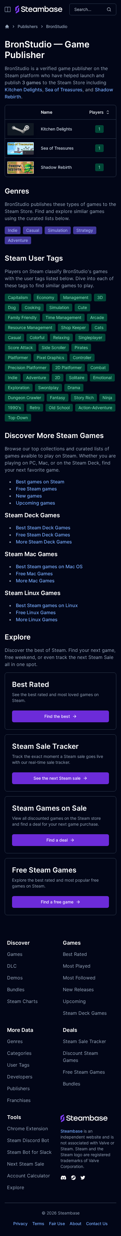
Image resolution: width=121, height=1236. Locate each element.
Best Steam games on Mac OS (49, 566)
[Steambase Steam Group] (73, 1177)
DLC (12, 966)
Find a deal (57, 839)
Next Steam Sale (25, 1164)
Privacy (20, 1223)
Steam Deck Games (85, 1013)
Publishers (28, 26)
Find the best (57, 716)
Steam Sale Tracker (84, 1041)
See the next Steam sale (56, 778)
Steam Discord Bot (28, 1140)
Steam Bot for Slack (29, 1152)
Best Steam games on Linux (47, 605)
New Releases (78, 989)
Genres (15, 1041)
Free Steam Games (84, 1072)
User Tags (18, 1065)
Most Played (76, 966)
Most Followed (79, 978)
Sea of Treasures (64, 89)
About (75, 1223)
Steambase (71, 1130)
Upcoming (74, 1001)
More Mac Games (35, 581)
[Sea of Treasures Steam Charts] (20, 147)
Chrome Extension (27, 1128)
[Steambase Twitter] (82, 1177)
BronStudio (56, 26)
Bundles (15, 989)
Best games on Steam (40, 482)
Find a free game (57, 901)
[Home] (7, 26)
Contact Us (97, 1223)
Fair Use (57, 1223)
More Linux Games (37, 619)
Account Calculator (28, 1176)
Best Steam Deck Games (43, 528)
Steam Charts (22, 1001)
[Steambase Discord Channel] (63, 1177)
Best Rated (75, 954)
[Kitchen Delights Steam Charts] (20, 128)
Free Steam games (36, 489)
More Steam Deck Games (44, 542)
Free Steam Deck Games (43, 535)
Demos (15, 978)
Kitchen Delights (23, 89)
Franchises (19, 1100)
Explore (15, 1187)
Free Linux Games (36, 612)
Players (96, 112)
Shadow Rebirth (56, 167)
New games (29, 496)
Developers (19, 1077)
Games (14, 954)
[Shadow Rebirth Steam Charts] (20, 166)
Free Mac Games (34, 573)
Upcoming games (35, 503)
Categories (19, 1053)
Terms (38, 1223)
